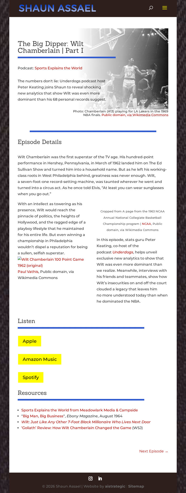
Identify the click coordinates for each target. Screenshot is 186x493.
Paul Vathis (28, 272)
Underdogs (123, 252)
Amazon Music (40, 359)
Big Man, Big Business (43, 416)
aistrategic (115, 486)
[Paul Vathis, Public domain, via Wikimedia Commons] (53, 265)
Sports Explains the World (58, 68)
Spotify (31, 377)
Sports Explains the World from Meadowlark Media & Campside (79, 410)
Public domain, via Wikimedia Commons (135, 115)
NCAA (146, 224)
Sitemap (136, 486)
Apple (30, 341)
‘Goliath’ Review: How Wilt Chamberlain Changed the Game (76, 428)
